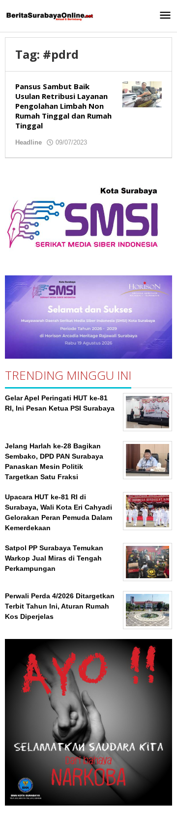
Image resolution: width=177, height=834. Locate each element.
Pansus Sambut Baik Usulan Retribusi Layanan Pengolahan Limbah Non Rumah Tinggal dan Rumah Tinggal (63, 105)
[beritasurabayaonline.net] (49, 16)
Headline (28, 142)
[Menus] (165, 16)
